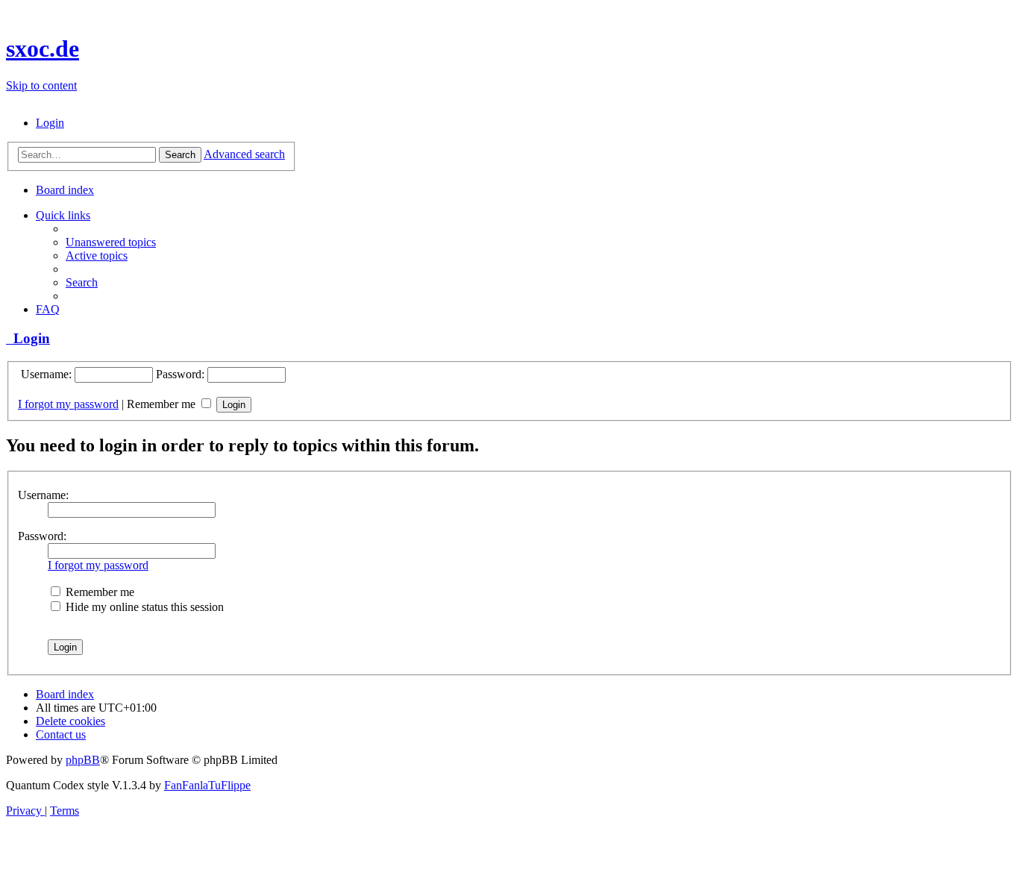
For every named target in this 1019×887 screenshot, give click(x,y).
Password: (42, 536)
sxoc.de (42, 48)
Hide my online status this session (143, 607)
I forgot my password (68, 404)
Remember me (162, 404)
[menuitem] (50, 122)
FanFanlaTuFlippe (207, 785)
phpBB (83, 759)
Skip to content (41, 85)
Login (28, 338)
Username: (43, 495)
